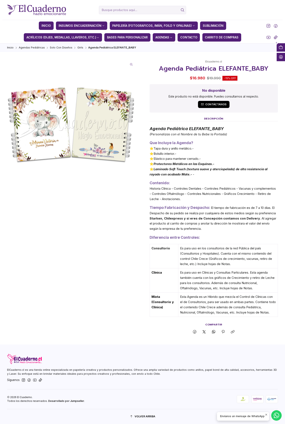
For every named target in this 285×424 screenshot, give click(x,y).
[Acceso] (281, 57)
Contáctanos (216, 104)
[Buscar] (182, 10)
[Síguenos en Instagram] (268, 25)
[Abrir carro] (281, 47)
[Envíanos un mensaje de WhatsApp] (276, 415)
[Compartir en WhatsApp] (213, 331)
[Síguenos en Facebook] (276, 25)
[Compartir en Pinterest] (223, 331)
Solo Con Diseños (61, 47)
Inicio (10, 47)
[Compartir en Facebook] (195, 331)
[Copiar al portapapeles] (233, 331)
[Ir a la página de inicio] (36, 10)
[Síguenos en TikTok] (276, 37)
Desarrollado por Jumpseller (66, 400)
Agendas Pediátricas (32, 47)
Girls (80, 47)
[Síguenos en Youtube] (268, 37)
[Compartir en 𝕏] (204, 331)
